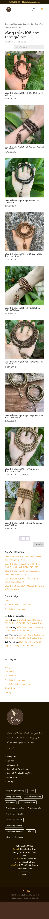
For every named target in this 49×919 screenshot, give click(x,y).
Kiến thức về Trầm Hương (16, 609)
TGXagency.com (17, 898)
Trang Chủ (9, 667)
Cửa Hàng (9, 671)
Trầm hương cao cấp (27, 802)
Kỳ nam (31, 791)
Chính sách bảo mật (31, 898)
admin (8, 620)
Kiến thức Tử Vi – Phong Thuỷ (18, 604)
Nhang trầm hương (13, 796)
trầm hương (10, 802)
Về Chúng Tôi (10, 675)
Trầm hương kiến (34, 808)
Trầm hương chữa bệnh (15, 808)
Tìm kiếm (38, 544)
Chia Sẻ (8, 600)
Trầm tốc (30, 831)
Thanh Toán (10, 688)
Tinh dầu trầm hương (33, 796)
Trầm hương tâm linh (14, 820)
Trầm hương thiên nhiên (15, 814)
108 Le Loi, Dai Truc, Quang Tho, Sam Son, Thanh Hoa (24, 852)
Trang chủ (9, 24)
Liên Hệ (8, 692)
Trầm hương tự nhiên (14, 825)
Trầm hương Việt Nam (14, 831)
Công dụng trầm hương (15, 791)
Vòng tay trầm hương (14, 837)
